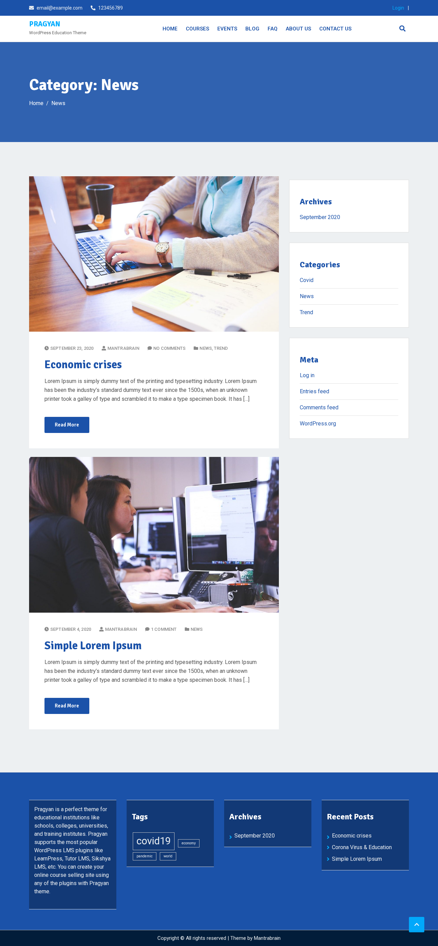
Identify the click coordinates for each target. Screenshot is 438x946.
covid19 (154, 841)
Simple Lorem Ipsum (93, 645)
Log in (307, 375)
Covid (306, 280)
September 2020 (320, 217)
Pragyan (44, 24)
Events (227, 29)
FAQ (273, 29)
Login (398, 8)
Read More (67, 425)
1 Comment (164, 629)
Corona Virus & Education (362, 847)
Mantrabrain (267, 938)
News (205, 348)
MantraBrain (123, 348)
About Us (298, 29)
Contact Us (335, 29)
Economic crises (83, 364)
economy (189, 843)
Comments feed (319, 407)
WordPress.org (318, 423)
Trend (221, 348)
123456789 (110, 8)
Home (170, 29)
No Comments (169, 348)
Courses (197, 29)
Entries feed (314, 391)
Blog (252, 29)
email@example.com (59, 8)
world (168, 856)
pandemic (145, 856)
